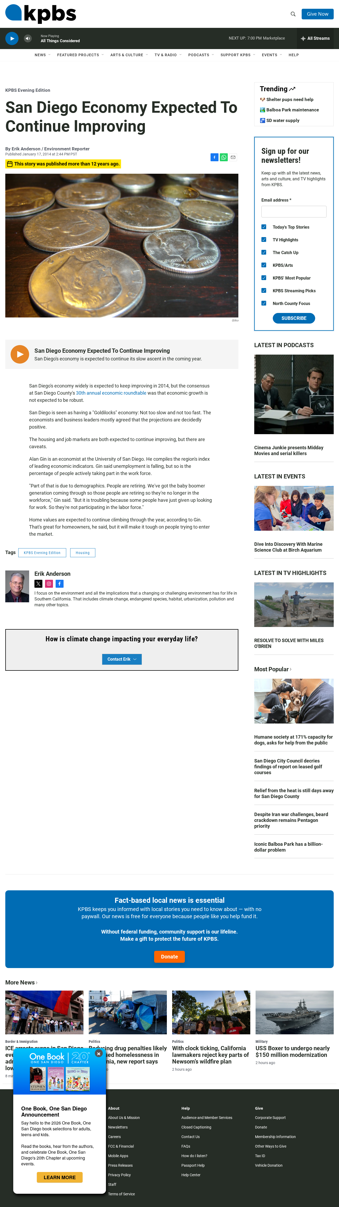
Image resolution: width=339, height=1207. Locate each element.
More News (20, 982)
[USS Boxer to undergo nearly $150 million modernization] (295, 1012)
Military (261, 1041)
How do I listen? (194, 1156)
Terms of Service (121, 1194)
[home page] (40, 14)
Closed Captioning (196, 1127)
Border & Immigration (21, 1041)
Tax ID (260, 1156)
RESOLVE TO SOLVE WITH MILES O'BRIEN (289, 643)
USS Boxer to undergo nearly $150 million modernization (293, 1051)
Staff (112, 1184)
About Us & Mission (124, 1118)
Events (269, 55)
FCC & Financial (121, 1146)
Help (294, 55)
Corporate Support (270, 1118)
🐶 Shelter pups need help (287, 99)
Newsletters (118, 1127)
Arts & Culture (126, 55)
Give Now (317, 14)
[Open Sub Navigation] (50, 55)
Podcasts (198, 55)
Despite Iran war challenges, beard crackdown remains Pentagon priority (291, 820)
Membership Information (275, 1137)
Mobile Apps (118, 1156)
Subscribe (294, 318)
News (40, 55)
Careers (114, 1137)
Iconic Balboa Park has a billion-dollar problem (288, 847)
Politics (94, 1041)
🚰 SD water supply (280, 120)
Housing (83, 553)
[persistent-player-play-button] (12, 38)
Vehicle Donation (269, 1165)
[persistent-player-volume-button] (27, 39)
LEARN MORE (60, 1177)
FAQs (185, 1146)
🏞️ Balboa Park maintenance (289, 109)
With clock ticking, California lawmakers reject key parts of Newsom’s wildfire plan (210, 1055)
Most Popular (271, 669)
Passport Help (193, 1165)
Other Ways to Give (270, 1146)
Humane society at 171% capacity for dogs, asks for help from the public (293, 740)
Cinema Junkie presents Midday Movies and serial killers (288, 450)
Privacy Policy (119, 1175)
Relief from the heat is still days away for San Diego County (294, 793)
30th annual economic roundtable (111, 393)
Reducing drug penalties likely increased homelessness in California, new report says (128, 1055)
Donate (169, 956)
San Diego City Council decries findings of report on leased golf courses (288, 766)
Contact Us (190, 1137)
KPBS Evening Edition (27, 90)
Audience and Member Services (206, 1118)
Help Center (190, 1175)
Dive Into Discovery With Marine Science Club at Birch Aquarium (288, 547)
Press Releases (120, 1165)
